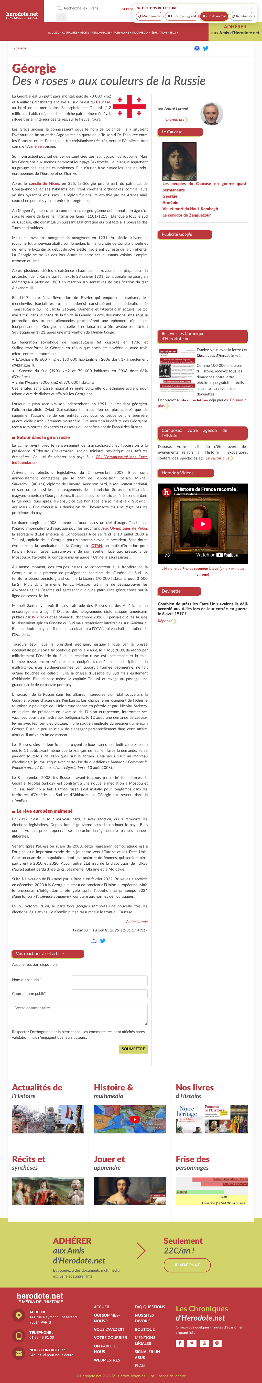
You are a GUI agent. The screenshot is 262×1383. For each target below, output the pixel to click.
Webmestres (107, 1360)
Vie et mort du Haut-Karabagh (190, 209)
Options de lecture (170, 1376)
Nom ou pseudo (26, 980)
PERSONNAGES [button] (101, 32)
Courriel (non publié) (29, 994)
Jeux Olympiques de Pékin (124, 528)
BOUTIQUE (145, 1330)
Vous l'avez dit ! (110, 1330)
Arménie (34, 146)
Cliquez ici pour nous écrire (51, 1355)
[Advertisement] (203, 282)
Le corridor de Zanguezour (186, 215)
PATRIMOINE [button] (121, 32)
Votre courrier (110, 1338)
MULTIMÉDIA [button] (140, 32)
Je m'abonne (187, 1265)
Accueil (102, 1307)
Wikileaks (40, 617)
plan (140, 1366)
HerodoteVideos (177, 473)
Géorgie (21, 48)
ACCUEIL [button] (53, 32)
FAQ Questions (150, 1307)
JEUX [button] (173, 32)
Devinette (171, 591)
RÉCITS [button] (84, 32)
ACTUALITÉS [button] (69, 32)
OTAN (96, 546)
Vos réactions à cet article (40, 953)
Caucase (103, 102)
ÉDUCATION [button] (159, 32)
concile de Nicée (44, 184)
